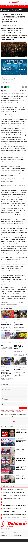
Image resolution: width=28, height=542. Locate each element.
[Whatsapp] (9, 529)
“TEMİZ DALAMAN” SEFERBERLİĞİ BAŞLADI (21, 442)
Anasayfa (4, 23)
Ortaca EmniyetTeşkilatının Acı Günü (21, 432)
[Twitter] (4, 529)
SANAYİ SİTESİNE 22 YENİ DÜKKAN (21, 459)
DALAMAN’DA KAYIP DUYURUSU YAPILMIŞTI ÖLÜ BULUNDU (20, 346)
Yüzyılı (16, 304)
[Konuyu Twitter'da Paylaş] (5, 87)
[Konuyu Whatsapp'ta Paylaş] (7, 87)
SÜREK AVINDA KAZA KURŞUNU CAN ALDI (20, 469)
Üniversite (12, 304)
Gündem (9, 23)
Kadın (20, 319)
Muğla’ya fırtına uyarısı (18, 370)
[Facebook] (2, 529)
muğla (17, 302)
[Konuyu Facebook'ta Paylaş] (2, 87)
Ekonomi (3, 366)
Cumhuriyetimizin (11, 302)
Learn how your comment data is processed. (13, 410)
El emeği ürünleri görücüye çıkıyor (6, 323)
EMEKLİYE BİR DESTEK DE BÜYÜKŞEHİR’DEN (6, 372)
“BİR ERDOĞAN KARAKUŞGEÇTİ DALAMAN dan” (20, 478)
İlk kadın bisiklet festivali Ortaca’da (19, 323)
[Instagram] (6, 529)
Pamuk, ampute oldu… (5, 344)
